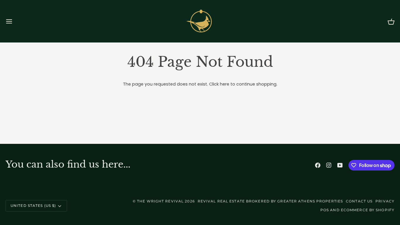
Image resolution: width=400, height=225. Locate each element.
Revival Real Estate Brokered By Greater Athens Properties (270, 201)
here (224, 84)
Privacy (384, 201)
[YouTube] (340, 165)
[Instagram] (328, 165)
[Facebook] (317, 165)
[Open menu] (14, 21)
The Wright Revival (160, 201)
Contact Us (359, 201)
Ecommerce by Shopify (367, 210)
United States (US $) (33, 205)
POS (324, 210)
